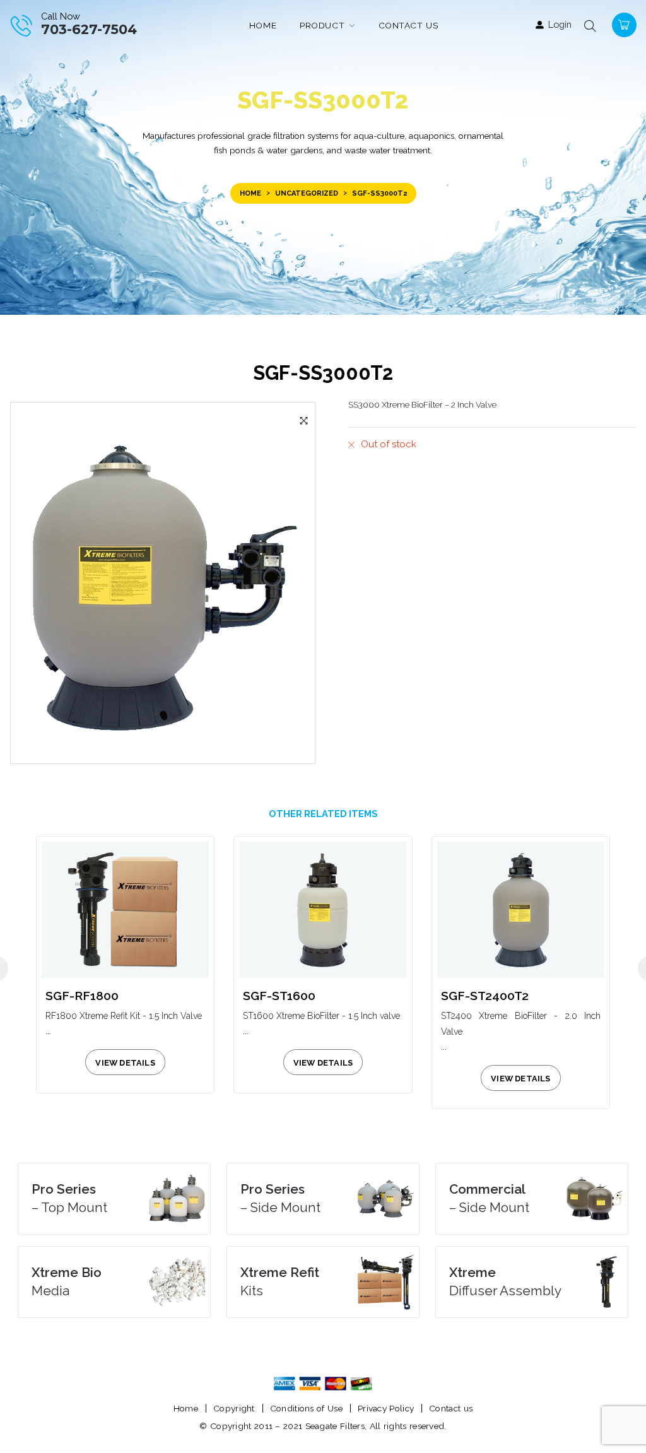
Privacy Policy (386, 1408)
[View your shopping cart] (623, 23)
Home (250, 193)
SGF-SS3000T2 (323, 373)
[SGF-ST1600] (322, 909)
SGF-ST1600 (279, 996)
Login (560, 24)
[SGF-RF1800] (125, 909)
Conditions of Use (306, 1408)
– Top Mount (69, 1198)
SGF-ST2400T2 (485, 996)
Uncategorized (306, 193)
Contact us (451, 1408)
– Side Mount (280, 1198)
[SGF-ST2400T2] (520, 909)
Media (67, 1281)
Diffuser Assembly (505, 1281)
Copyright (234, 1408)
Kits (279, 1281)
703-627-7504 (89, 29)
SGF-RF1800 (82, 996)
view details (125, 1063)
